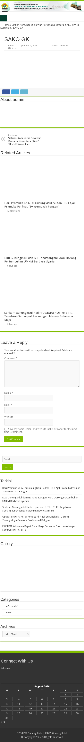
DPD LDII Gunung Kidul (30, 733)
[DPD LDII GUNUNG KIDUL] (42, 6)
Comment (10, 358)
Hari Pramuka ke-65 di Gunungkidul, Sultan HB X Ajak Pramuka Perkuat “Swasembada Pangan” (39, 204)
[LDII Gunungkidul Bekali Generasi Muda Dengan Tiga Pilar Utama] (12, 568)
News (9, 612)
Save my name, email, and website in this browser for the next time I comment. (40, 430)
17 (6, 708)
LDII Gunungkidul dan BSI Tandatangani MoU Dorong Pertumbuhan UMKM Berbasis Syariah (40, 259)
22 (65, 708)
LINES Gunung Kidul (56, 733)
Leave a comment (60, 45)
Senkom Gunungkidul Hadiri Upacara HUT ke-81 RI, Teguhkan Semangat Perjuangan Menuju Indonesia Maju (38, 316)
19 (30, 708)
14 (53, 703)
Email (8, 404)
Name (8, 392)
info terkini (12, 606)
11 (18, 703)
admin (11, 45)
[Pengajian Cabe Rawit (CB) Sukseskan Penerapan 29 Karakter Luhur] (52, 554)
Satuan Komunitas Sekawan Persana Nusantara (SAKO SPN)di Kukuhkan (24, 140)
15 (65, 703)
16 (77, 703)
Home (6, 24)
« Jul (3, 721)
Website (8, 416)
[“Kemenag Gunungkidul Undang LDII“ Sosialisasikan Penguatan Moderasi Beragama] (12, 554)
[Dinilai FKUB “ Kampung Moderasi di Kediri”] (32, 568)
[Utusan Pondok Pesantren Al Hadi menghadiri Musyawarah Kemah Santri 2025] (32, 581)
